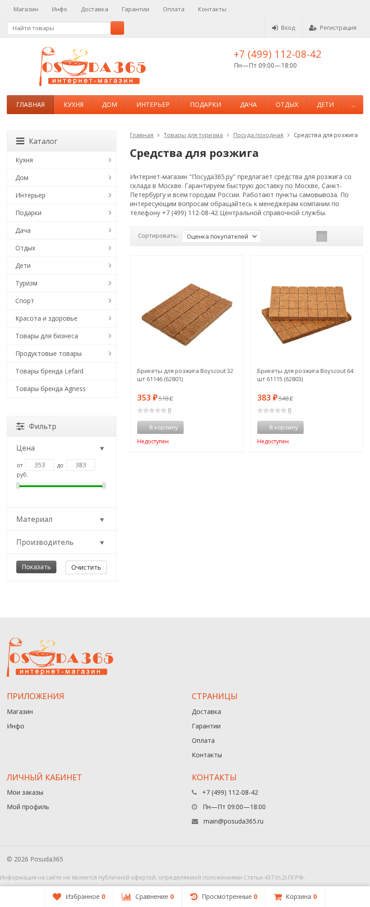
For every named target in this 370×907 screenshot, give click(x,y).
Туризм (26, 283)
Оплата (174, 9)
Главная (30, 104)
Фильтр (42, 426)
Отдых (287, 104)
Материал (34, 519)
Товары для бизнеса (46, 335)
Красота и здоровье (46, 318)
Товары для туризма (193, 135)
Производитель (45, 542)
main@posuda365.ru (234, 821)
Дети (325, 104)
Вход (288, 27)
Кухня (73, 104)
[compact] (349, 236)
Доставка (94, 9)
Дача (248, 104)
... (354, 104)
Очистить (86, 567)
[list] (335, 236)
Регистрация (338, 27)
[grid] (321, 236)
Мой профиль (28, 806)
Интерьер (153, 104)
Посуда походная (258, 135)
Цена (25, 447)
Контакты (212, 9)
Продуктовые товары (48, 353)
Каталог (43, 141)
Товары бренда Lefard (49, 371)
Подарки (205, 104)
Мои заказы (25, 792)
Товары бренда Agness (50, 388)
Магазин (26, 9)
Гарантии (135, 9)
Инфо (59, 9)
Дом (109, 104)
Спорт (24, 300)
